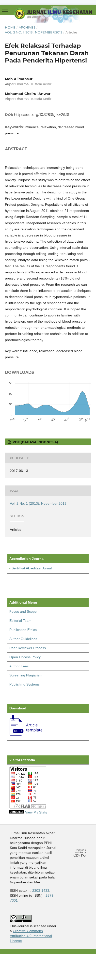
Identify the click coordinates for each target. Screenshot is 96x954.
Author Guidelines (23, 639)
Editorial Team (20, 621)
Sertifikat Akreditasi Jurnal (32, 568)
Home (10, 27)
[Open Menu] (5, 10)
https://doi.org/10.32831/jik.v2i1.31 (41, 114)
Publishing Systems (24, 684)
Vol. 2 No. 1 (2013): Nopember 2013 (33, 32)
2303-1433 (40, 890)
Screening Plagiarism (25, 675)
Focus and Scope (23, 611)
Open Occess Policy (25, 657)
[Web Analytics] (16, 812)
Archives (27, 27)
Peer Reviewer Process (27, 648)
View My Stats (36, 812)
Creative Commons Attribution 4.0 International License (31, 936)
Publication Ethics (23, 630)
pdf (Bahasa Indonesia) (35, 442)
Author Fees (19, 666)
